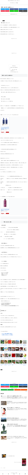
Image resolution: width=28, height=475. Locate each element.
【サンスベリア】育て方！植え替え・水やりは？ (21, 345)
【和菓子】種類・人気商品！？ (21, 357)
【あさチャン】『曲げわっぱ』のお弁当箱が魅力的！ (6, 345)
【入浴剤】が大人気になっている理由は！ (7, 334)
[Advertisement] (14, 17)
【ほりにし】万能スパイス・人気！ (17, 351)
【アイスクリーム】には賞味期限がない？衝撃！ (24, 358)
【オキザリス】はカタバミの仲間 (21, 364)
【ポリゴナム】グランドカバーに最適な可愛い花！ (24, 364)
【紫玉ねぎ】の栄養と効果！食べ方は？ (21, 352)
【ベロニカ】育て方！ (17, 364)
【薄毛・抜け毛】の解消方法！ (14, 67)
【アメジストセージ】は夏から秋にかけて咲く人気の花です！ (2, 345)
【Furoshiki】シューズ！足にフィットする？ (2, 352)
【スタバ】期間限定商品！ (24, 351)
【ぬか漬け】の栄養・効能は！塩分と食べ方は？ (6, 364)
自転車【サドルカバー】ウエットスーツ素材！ (2, 358)
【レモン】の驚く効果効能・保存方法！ (7, 333)
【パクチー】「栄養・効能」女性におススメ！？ (9, 364)
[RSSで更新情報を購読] (20, 390)
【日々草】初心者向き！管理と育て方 (6, 358)
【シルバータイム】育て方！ (13, 344)
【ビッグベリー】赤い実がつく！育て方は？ (13, 364)
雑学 (1, 369)
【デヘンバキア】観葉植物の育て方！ (9, 358)
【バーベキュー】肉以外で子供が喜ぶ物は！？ (6, 352)
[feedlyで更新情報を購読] (7, 390)
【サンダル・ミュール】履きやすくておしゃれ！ (9, 345)
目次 (13, 65)
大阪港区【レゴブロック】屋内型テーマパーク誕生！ (17, 345)
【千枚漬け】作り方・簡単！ (17, 357)
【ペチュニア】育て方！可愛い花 (9, 351)
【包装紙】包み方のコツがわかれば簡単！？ (13, 352)
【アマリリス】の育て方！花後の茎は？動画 (2, 364)
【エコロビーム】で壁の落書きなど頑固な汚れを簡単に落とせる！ (24, 345)
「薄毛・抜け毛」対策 (13, 69)
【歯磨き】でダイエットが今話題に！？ (13, 358)
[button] (23, 11)
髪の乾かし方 (12, 70)
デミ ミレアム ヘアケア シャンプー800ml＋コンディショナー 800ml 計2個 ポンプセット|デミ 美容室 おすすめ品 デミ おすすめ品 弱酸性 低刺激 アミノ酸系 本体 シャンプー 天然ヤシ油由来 (5, 128)
